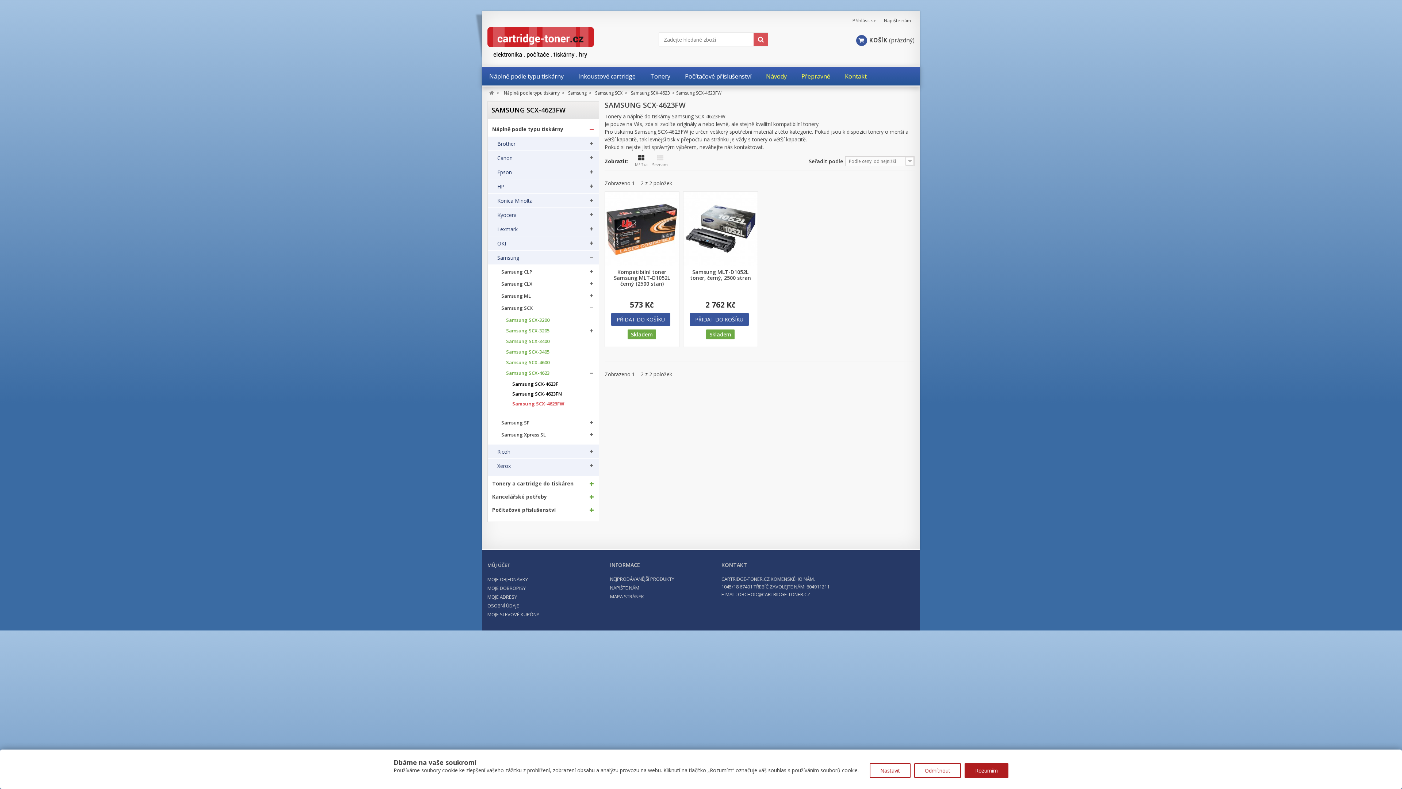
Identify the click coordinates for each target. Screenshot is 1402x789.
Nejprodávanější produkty (642, 579)
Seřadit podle (826, 161)
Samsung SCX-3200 (527, 320)
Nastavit (890, 770)
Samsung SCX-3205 (527, 330)
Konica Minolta (515, 200)
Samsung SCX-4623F (535, 384)
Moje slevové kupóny (513, 614)
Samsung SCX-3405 (527, 352)
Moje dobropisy (506, 588)
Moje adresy (502, 597)
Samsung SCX (517, 308)
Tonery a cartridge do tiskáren (533, 483)
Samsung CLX (516, 284)
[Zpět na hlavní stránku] (491, 93)
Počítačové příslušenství (524, 509)
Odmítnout (937, 770)
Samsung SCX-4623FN (537, 394)
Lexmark (507, 229)
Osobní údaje (503, 605)
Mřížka (641, 164)
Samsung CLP (516, 272)
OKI (501, 243)
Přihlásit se (865, 21)
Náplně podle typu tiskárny (527, 129)
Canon (505, 158)
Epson (504, 172)
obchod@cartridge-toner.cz (774, 594)
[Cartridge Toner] (557, 42)
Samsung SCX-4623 (527, 373)
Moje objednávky (507, 579)
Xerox (504, 466)
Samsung (508, 257)
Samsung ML (516, 296)
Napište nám (897, 21)
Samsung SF (515, 422)
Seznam (660, 164)
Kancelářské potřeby (519, 496)
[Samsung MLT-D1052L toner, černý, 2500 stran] (720, 229)
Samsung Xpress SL (523, 434)
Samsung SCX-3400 (527, 341)
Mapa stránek (627, 596)
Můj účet (498, 565)
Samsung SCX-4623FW (538, 403)
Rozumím (986, 770)
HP (500, 186)
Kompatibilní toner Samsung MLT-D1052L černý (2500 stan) (642, 278)
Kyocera (507, 215)
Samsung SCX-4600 (527, 362)
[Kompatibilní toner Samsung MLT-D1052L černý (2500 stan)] (642, 229)
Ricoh (503, 451)
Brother (506, 143)
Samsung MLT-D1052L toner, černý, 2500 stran (720, 275)
